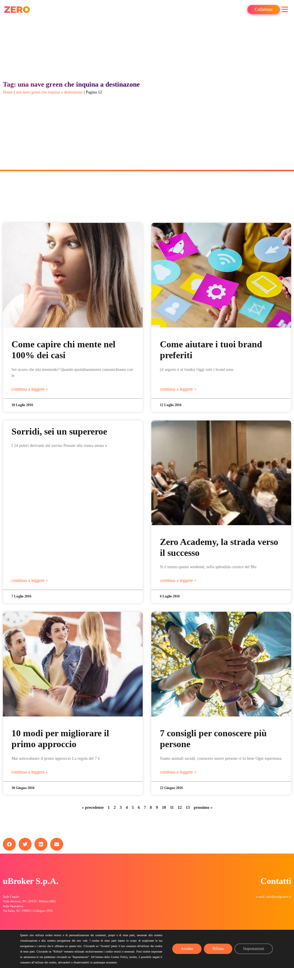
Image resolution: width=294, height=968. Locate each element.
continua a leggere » (29, 389)
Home (8, 92)
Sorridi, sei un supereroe (59, 431)
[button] (285, 9)
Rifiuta (218, 948)
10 (164, 807)
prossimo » (203, 807)
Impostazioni (253, 948)
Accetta (187, 948)
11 (172, 807)
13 (188, 807)
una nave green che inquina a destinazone (49, 92)
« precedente (93, 807)
